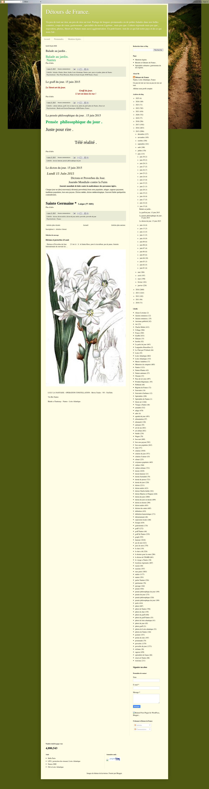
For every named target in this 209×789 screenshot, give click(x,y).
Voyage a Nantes (140, 405)
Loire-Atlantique (141, 359)
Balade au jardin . (56, 51)
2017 (138, 124)
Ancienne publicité (141, 321)
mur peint (138, 571)
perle (137, 603)
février (140, 282)
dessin (55, 161)
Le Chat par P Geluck (142, 350)
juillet (140, 150)
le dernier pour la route (143, 554)
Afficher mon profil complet (142, 88)
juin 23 (142, 180)
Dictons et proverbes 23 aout (57, 239)
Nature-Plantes (140, 370)
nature (137, 577)
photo (137, 606)
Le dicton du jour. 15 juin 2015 (64, 168)
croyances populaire (142, 462)
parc (90, 72)
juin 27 (142, 166)
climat (137, 459)
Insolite (137, 341)
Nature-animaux (140, 373)
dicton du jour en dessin (143, 499)
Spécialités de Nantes (142, 399)
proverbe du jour (91, 216)
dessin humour (140, 474)
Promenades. (59, 39)
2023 (138, 105)
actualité (138, 407)
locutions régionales (142, 563)
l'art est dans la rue (72, 106)
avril (139, 275)
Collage (137, 330)
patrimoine (139, 583)
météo (77, 216)
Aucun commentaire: (64, 69)
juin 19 (142, 193)
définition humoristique (143, 514)
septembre (141, 144)
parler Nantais (140, 580)
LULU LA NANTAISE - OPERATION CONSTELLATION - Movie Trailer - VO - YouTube (80, 392)
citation (137, 451)
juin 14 (142, 225)
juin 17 (142, 199)
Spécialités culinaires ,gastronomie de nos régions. (148, 66)
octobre (140, 140)
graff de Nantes (140, 534)
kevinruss (104, 773)
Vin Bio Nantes (53, 397)
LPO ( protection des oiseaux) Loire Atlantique (64, 761)
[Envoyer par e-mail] (78, 69)
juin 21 (142, 186)
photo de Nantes (107, 72)
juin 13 (142, 228)
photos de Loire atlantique (144, 629)
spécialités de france (142, 655)
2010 (138, 303)
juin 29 (142, 160)
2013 (138, 293)
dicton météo (62, 216)
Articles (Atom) (61, 229)
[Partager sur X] (83, 69)
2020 (138, 114)
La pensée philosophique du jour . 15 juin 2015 (73, 115)
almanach (138, 422)
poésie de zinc (140, 637)
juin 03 (142, 261)
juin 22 (142, 183)
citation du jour (140, 453)
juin (139, 154)
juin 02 (142, 265)
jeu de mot (138, 543)
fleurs (65, 72)
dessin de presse (140, 479)
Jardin (70, 72)
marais (137, 566)
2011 (138, 299)
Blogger (119, 773)
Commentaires (141, 729)
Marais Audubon (141, 361)
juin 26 (142, 170)
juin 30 (142, 157)
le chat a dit (139, 551)
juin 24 (142, 176)
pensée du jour (140, 594)
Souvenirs (138, 390)
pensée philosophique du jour (72, 161)
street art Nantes (140, 658)
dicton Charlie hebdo (142, 491)
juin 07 (142, 248)
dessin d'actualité (141, 476)
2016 (138, 128)
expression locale (141, 520)
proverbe (83, 216)
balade (137, 433)
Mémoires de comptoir (143, 364)
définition (138, 511)
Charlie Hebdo (140, 327)
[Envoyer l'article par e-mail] (74, 69)
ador (136, 413)
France (59, 219)
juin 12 (142, 232)
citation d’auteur (140, 456)
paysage (138, 586)
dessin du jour (140, 482)
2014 (138, 289)
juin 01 (142, 268)
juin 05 (142, 255)
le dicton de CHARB (142, 557)
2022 (138, 108)
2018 (138, 121)
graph (137, 537)
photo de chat (139, 612)
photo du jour (140, 623)
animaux (138, 425)
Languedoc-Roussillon (142, 347)
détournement (140, 517)
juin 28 (142, 163)
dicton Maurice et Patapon (144, 494)
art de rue (138, 428)
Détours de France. (68, 11)
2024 (138, 101)
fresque (137, 522)
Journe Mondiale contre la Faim (88, 182)
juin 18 (142, 196)
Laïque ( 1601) (86, 204)
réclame (138, 649)
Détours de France (142, 77)
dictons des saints (141, 508)
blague (137, 436)
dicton (55, 216)
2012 (138, 296)
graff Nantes (139, 531)
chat (136, 448)
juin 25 (142, 173)
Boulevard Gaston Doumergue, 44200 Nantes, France (73, 108)
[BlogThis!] (80, 69)
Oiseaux (138, 376)
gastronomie (139, 525)
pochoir (137, 635)
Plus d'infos (50, 63)
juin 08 (142, 245)
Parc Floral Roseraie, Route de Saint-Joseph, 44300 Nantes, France (77, 75)
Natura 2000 (52, 764)
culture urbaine (57, 106)
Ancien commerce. (141, 318)
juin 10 (142, 238)
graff (64, 106)
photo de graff (83, 106)
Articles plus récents (53, 225)
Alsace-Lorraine (140, 313)
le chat (137, 548)
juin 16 (142, 203)
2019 (138, 118)
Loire (137, 353)
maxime (138, 568)
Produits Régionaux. (142, 382)
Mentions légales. (74, 39)
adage (137, 410)
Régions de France (141, 387)
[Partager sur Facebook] (85, 69)
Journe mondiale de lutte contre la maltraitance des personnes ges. (88, 186)
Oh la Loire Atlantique (55, 767)
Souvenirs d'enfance (142, 393)
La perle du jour (140, 344)
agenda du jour (140, 416)
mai (139, 272)
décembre (141, 134)
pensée (137, 589)
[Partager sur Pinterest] (87, 69)
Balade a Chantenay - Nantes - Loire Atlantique (64, 401)
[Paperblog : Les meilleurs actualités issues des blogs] (107, 760)
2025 (138, 98)
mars (140, 279)
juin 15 (142, 206)
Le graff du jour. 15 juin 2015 (63, 82)
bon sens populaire (141, 445)
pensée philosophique (142, 597)
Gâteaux (138, 338)
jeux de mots (139, 545)
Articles (139, 725)
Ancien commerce (141, 315)
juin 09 (142, 241)
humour (60, 161)
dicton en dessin (140, 502)
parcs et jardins (96, 72)
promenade (139, 640)
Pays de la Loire (140, 379)
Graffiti (137, 336)
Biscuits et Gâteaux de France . (145, 62)
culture (137, 465)
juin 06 (142, 251)
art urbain (138, 430)
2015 (138, 131)
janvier (140, 285)
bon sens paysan (140, 442)
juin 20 (142, 190)
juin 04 (142, 258)
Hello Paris (52, 758)
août (139, 147)
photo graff (139, 626)
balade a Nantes (58, 72)
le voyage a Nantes (141, 560)
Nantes (85, 72)
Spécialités (138, 396)
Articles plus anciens (118, 225)
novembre (141, 137)
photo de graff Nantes (142, 617)
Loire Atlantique (77, 72)
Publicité (138, 384)
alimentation (139, 419)
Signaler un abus (140, 667)
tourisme (138, 660)
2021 (138, 111)
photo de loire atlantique (143, 620)
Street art (102, 106)
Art (136, 324)
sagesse (137, 652)
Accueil (47, 39)
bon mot (138, 439)
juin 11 (142, 235)
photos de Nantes (141, 632)
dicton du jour (71, 216)
